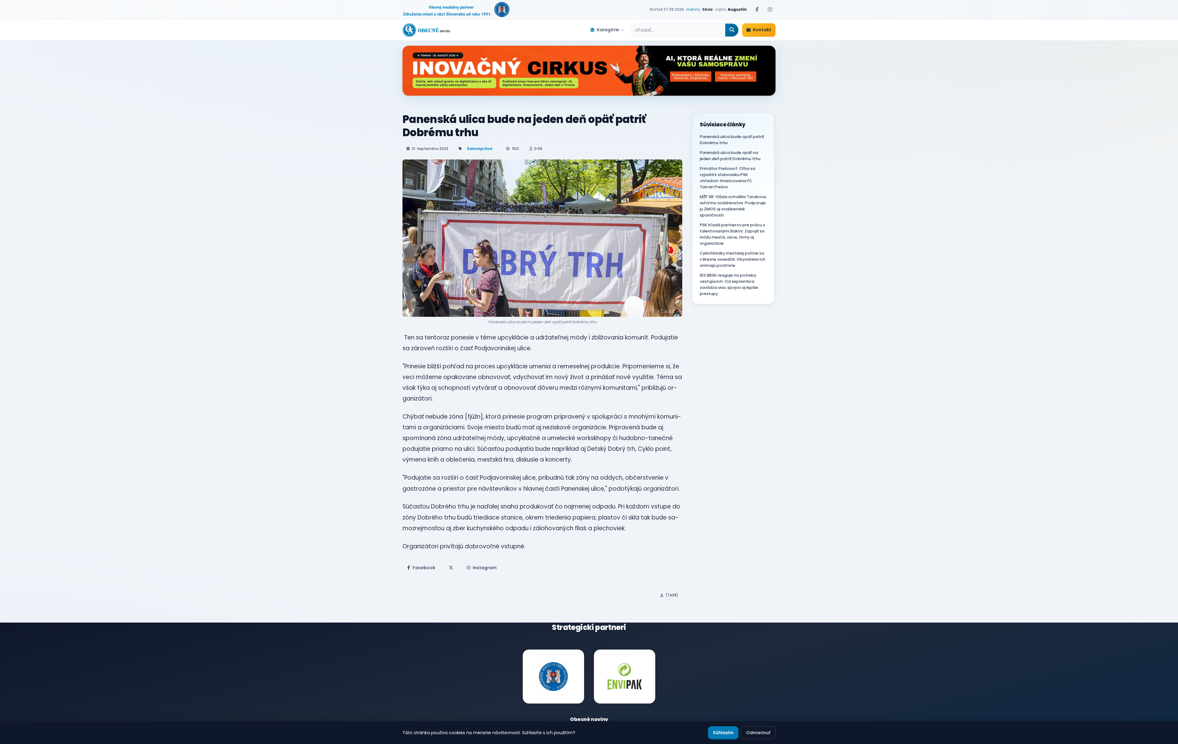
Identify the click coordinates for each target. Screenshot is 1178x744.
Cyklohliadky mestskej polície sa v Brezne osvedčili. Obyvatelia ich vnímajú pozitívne (732, 259)
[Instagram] (770, 9)
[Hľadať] (731, 30)
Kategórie (608, 30)
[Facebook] (757, 9)
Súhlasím (723, 733)
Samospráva (479, 148)
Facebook (424, 568)
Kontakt (762, 30)
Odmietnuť (758, 733)
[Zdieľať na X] (451, 567)
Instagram (485, 568)
